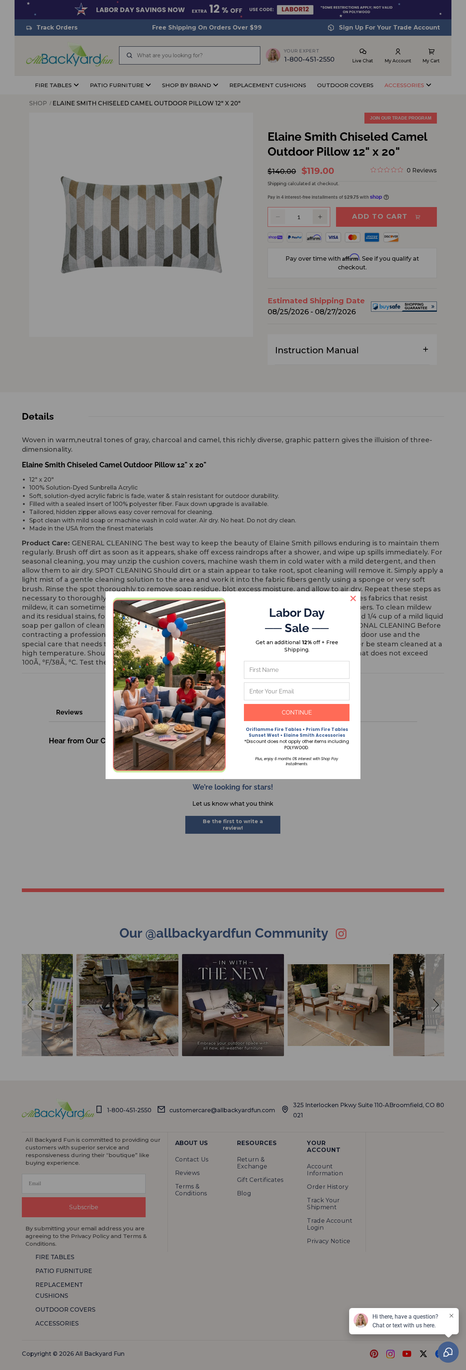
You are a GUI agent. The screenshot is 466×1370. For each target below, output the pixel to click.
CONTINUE (297, 712)
